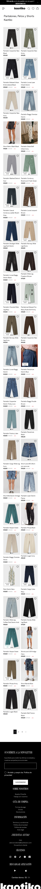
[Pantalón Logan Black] (11, 699)
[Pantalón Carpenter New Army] (29, 38)
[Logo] (19, 8)
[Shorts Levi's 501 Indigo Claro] (29, 638)
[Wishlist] (33, 8)
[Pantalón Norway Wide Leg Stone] (29, 231)
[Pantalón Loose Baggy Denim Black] (11, 261)
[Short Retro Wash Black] (11, 132)
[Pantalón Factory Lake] (11, 419)
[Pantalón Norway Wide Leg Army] (11, 325)
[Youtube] (24, 856)
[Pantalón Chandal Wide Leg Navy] (11, 293)
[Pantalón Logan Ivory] (29, 543)
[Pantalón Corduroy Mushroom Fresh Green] (29, 164)
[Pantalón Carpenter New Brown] (29, 325)
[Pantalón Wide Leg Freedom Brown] (29, 261)
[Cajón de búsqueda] (29, 8)
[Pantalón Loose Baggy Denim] (11, 355)
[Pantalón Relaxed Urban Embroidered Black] (11, 68)
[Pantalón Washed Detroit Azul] (11, 164)
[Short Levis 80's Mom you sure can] (29, 450)
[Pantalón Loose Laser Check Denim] (29, 68)
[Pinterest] (15, 856)
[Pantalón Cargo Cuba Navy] (29, 575)
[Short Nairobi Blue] (29, 670)
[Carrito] (37, 8)
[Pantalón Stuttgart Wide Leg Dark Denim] (11, 231)
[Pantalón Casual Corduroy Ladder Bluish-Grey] (11, 196)
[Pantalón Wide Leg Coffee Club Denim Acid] (11, 607)
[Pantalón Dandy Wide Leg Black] (29, 607)
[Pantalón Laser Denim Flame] (29, 482)
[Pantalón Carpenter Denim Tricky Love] (11, 387)
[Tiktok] (20, 856)
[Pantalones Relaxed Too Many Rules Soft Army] (29, 293)
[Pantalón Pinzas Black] (29, 514)
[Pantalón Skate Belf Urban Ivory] (29, 132)
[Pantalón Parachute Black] (29, 419)
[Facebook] (29, 856)
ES (26, 877)
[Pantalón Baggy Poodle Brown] (29, 387)
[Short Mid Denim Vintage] (11, 482)
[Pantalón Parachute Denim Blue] (29, 355)
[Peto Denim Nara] (11, 575)
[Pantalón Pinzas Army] (11, 670)
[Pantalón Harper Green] (11, 514)
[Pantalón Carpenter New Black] (11, 38)
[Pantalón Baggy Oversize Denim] (29, 100)
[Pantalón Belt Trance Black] (29, 699)
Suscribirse (20, 782)
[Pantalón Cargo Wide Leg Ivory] (11, 450)
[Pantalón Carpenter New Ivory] (11, 100)
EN (29, 877)
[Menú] (3, 8)
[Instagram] (10, 856)
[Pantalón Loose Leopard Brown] (29, 196)
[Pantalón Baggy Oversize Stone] (11, 543)
